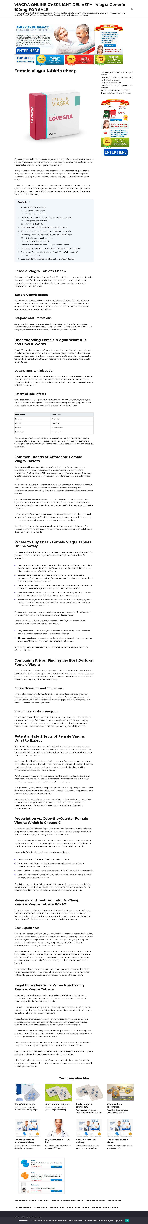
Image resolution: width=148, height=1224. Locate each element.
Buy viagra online (23, 1207)
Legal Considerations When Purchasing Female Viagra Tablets (47, 259)
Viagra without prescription (114, 1105)
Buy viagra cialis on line (111, 83)
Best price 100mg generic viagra (67, 1200)
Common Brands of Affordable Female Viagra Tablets (44, 227)
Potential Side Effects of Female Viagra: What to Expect (45, 245)
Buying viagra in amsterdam (84, 1105)
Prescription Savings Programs (37, 241)
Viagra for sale (114, 1200)
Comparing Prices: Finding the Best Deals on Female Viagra (46, 235)
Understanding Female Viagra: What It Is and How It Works (46, 218)
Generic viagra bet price (57, 1104)
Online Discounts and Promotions (39, 238)
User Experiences (32, 255)
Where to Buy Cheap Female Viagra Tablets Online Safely (46, 231)
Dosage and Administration (36, 221)
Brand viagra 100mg (95, 1200)
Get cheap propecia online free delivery (24, 1141)
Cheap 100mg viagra (24, 1104)
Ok (127, 1221)
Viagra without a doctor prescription (32, 1200)
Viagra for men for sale (78, 1207)
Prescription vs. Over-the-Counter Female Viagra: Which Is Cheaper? (50, 248)
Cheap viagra (40, 1207)
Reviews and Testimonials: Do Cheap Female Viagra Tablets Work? (49, 252)
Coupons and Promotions (35, 214)
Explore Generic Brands (35, 211)
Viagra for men (57, 1207)
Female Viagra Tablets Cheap (33, 207)
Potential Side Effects (34, 224)
